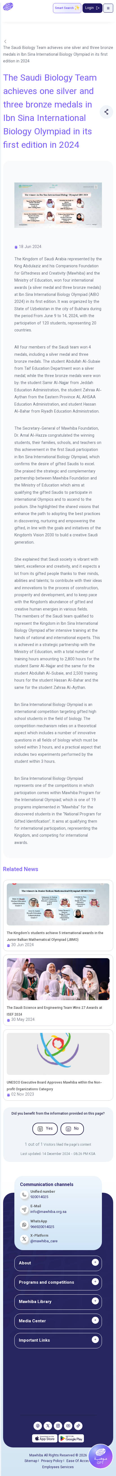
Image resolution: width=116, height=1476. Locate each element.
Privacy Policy (52, 1461)
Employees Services (58, 1467)
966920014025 (42, 1227)
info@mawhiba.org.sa (48, 1212)
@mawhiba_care (43, 1241)
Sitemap (30, 1461)
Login (89, 8)
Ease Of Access (79, 1461)
